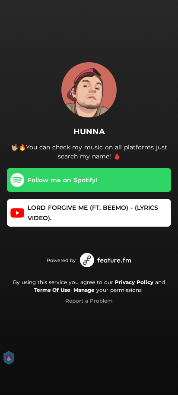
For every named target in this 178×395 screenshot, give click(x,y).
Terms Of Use (52, 290)
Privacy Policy (134, 282)
